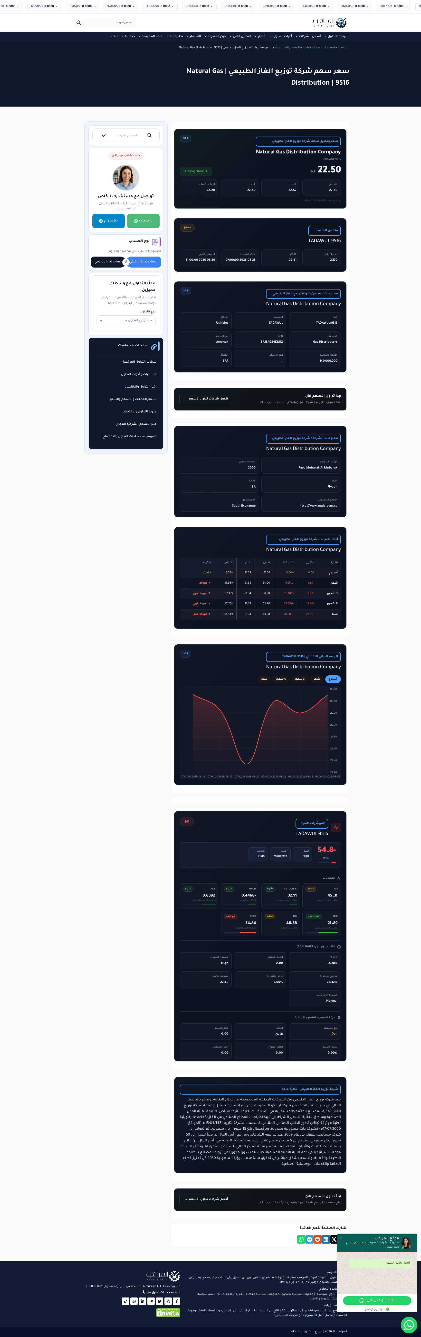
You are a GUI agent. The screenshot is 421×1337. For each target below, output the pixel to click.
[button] (334, 1239)
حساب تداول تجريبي (108, 262)
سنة (264, 679)
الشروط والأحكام (320, 1299)
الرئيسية (343, 48)
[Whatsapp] (134, 1301)
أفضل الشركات (310, 36)
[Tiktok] (125, 1301)
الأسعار (195, 36)
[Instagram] (168, 1301)
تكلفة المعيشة (152, 36)
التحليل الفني (242, 36)
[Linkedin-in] (142, 1301)
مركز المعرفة (217, 36)
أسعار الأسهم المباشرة (319, 48)
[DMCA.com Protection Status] (168, 1316)
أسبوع (333, 679)
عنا (116, 36)
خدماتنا (130, 36)
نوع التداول (148, 312)
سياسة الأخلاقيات (315, 1294)
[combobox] (126, 320)
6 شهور (281, 679)
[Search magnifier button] (78, 22)
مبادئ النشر (216, 1294)
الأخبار (262, 36)
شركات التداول (338, 36)
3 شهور (300, 679)
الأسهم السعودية (288, 48)
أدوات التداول (282, 36)
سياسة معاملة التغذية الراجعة (246, 1294)
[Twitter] (159, 1301)
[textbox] (125, 321)
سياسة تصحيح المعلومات (284, 1294)
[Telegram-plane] (151, 1301)
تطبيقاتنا (176, 36)
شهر (317, 679)
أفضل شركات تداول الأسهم (208, 399)
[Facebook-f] (176, 1301)
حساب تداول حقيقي (143, 262)
